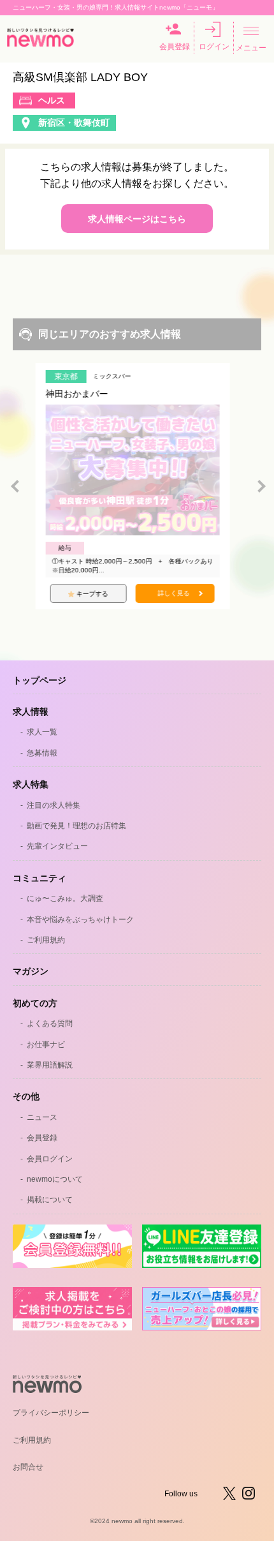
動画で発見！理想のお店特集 (76, 825)
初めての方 (35, 1003)
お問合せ (28, 1467)
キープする (97, 593)
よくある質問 (50, 1023)
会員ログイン (50, 1158)
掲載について (50, 1199)
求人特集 (30, 784)
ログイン (214, 46)
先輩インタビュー (57, 846)
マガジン (30, 971)
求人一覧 (42, 731)
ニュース (42, 1117)
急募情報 (42, 752)
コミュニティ (39, 878)
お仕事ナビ (46, 1044)
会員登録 (174, 46)
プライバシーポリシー (51, 1412)
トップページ (39, 680)
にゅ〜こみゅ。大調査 (65, 898)
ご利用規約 (46, 939)
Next (261, 486)
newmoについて (55, 1179)
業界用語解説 (50, 1065)
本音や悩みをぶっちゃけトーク (80, 919)
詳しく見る (178, 593)
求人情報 (30, 711)
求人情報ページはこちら (137, 219)
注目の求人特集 (53, 805)
